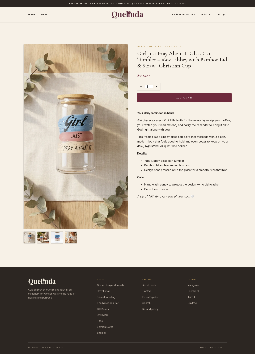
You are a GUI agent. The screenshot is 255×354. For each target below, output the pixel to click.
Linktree (192, 302)
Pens (100, 320)
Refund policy (150, 309)
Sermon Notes (105, 326)
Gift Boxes (103, 309)
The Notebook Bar (182, 14)
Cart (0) (221, 14)
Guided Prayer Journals (110, 285)
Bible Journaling (106, 297)
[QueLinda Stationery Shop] (127, 15)
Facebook (193, 291)
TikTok (192, 297)
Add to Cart (184, 97)
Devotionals (103, 291)
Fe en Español (150, 297)
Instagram (193, 285)
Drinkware (103, 314)
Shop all (101, 332)
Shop (44, 14)
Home (32, 14)
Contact (146, 291)
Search (206, 14)
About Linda (149, 285)
